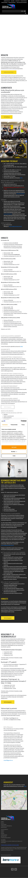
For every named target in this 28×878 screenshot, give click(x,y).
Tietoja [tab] (23, 424)
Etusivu (2, 823)
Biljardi (13, 0)
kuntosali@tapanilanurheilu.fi (15, 226)
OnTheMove (7, 117)
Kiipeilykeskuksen (21, 193)
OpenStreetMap (1, 798)
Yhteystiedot (3, 824)
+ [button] (2, 792)
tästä (25, 786)
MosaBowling (23, 0)
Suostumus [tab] (5, 424)
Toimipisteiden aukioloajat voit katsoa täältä (10, 845)
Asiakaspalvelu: (4, 834)
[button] (22, 11)
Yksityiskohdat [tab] (14, 424)
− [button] (2, 794)
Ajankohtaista (4, 827)
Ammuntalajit (7, 0)
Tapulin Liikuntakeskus (21, 2)
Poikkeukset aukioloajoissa (6, 825)
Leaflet (1, 803)
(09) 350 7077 (4, 836)
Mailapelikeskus (12, 2)
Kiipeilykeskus (4, 2)
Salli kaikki (14, 447)
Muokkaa (13, 451)
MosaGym (17, 0)
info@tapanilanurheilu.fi (6, 837)
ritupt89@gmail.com (8, 760)
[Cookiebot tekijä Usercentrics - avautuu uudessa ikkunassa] (21, 421)
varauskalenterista (8, 214)
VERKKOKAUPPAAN (9, 72)
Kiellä (14, 455)
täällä (21, 177)
